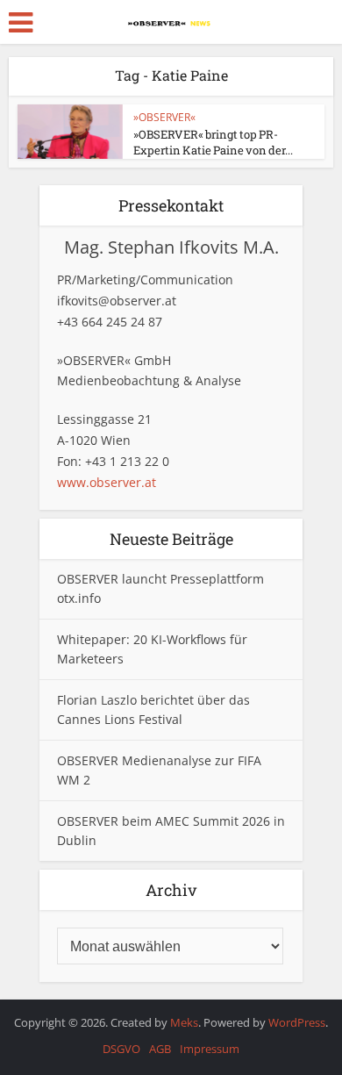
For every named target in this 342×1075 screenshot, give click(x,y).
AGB (160, 1049)
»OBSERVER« (164, 117)
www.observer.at (106, 482)
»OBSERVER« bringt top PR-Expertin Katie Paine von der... (213, 142)
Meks (184, 1022)
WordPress (296, 1022)
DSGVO (121, 1049)
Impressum (209, 1049)
